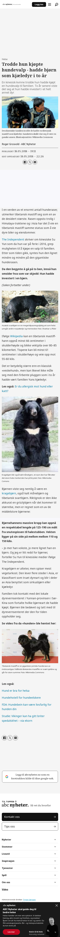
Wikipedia (16, 336)
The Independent (13, 239)
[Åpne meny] (49, 4)
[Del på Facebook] (24, 162)
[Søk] (56, 4)
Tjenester (7, 868)
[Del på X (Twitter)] (29, 162)
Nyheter (6, 839)
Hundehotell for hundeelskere (21, 697)
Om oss (6, 882)
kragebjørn (9, 493)
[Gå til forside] (16, 4)
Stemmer (7, 846)
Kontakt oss (12, 817)
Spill (4, 875)
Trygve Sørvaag (29, 899)
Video (5, 889)
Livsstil (6, 853)
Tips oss (9, 826)
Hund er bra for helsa (15, 690)
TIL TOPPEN (8, 801)
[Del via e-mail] (35, 162)
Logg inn (39, 4)
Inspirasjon (8, 860)
